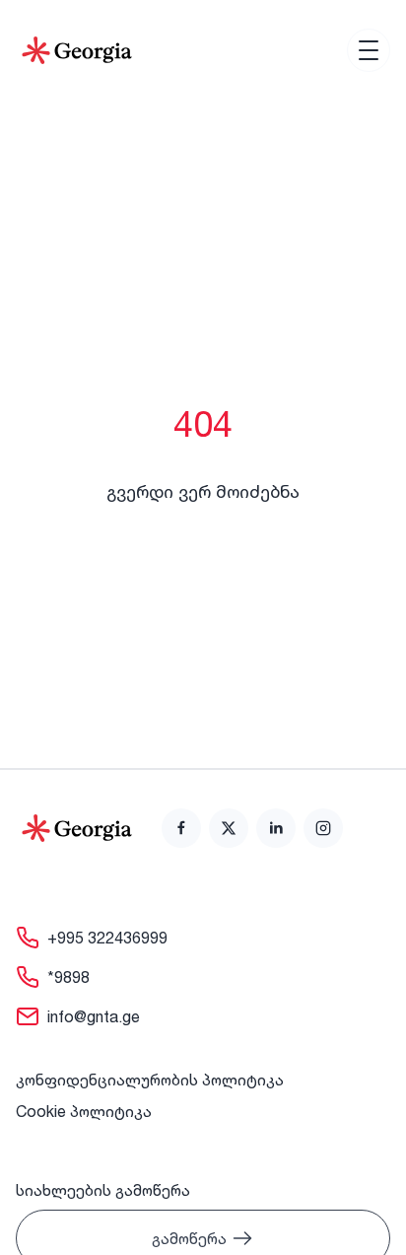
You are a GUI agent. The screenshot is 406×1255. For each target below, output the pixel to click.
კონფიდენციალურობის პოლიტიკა (150, 1079)
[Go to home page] (77, 828)
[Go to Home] (77, 50)
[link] (181, 828)
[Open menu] (368, 50)
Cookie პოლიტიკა (84, 1111)
